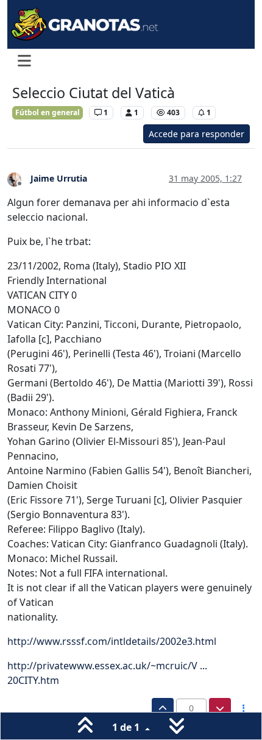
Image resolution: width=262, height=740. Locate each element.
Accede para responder (196, 134)
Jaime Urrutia (58, 178)
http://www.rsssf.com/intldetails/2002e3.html (111, 641)
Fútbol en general (47, 112)
